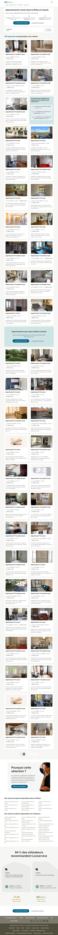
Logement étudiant (45, 928)
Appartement (12, 928)
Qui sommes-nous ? (11, 918)
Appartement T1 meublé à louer (15, 54)
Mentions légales (42, 918)
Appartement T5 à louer (13, 140)
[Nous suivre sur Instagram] (37, 921)
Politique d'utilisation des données (24, 933)
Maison (18, 928)
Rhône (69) (20, 4)
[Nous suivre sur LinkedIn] (47, 921)
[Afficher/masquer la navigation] (52, 2)
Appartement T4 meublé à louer (41, 54)
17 (33, 754)
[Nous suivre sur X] (34, 921)
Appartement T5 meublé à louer (41, 169)
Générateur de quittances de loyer (37, 930)
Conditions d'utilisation (10, 933)
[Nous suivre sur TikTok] (40, 921)
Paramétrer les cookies (48, 933)
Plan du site (35, 925)
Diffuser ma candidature (19, 786)
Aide (51, 918)
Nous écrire (14, 921)
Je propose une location (37, 23)
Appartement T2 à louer (38, 140)
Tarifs (21, 918)
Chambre (28, 928)
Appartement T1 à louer (13, 313)
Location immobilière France (11, 4)
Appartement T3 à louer (13, 198)
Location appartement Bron (28, 827)
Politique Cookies (37, 933)
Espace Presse (30, 918)
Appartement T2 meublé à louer (41, 83)
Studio (22, 928)
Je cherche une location (21, 23)
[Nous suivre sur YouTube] (43, 921)
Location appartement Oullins (46, 824)
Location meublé (35, 928)
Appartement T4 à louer (13, 169)
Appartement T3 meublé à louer (15, 83)
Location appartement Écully (45, 841)
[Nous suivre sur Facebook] (31, 921)
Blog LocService (16, 930)
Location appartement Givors (45, 836)
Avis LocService (25, 930)
